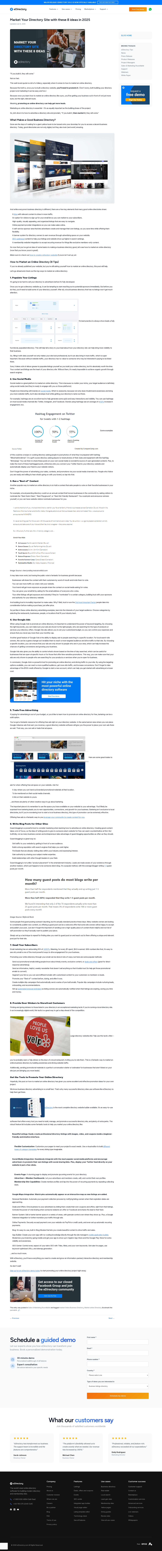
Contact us (132, 1491)
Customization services (136, 1499)
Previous (14, 1318)
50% (102, 402)
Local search (105, 1495)
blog (15, 214)
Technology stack (80, 1516)
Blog (48, 1512)
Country (90, 1370)
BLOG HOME (126, 35)
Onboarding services (136, 1507)
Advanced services (135, 1503)
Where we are (52, 1499)
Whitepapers (133, 1520)
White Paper (126, 75)
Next (112, 1318)
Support (124, 69)
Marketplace (132, 1495)
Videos (130, 1516)
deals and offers (91, 962)
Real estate (105, 1491)
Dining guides (106, 1512)
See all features (79, 1520)
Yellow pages (106, 1507)
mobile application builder (98, 1235)
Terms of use (51, 1520)
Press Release (126, 56)
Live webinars (133, 1512)
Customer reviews (53, 1495)
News (123, 53)
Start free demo (138, 9)
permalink (13, 1310)
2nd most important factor (85, 602)
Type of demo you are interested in (100, 1381)
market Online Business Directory (72, 1308)
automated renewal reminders (29, 989)
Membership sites (107, 1503)
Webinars (124, 72)
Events (76, 1495)
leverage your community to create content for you (64, 817)
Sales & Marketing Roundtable (39, 1308)
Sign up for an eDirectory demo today (25, 1271)
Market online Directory (92, 1308)
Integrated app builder (82, 1503)
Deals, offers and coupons (83, 1491)
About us (50, 1491)
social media (46, 391)
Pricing (49, 1487)
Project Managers (128, 62)
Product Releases (128, 59)
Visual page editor (80, 1507)
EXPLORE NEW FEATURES (107, 2)
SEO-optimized (18, 239)
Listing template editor (82, 1512)
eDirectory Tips (127, 50)
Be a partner (51, 1507)
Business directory (108, 1487)
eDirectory (49, 1107)
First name (91, 1337)
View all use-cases (108, 1520)
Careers (49, 1503)
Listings (77, 1487)
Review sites (105, 1516)
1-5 (105, 866)
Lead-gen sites (106, 1499)
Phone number (93, 1359)
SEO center (78, 1499)
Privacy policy (52, 1524)
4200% (47, 949)
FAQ (48, 1516)
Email (89, 1348)
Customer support (135, 1487)
